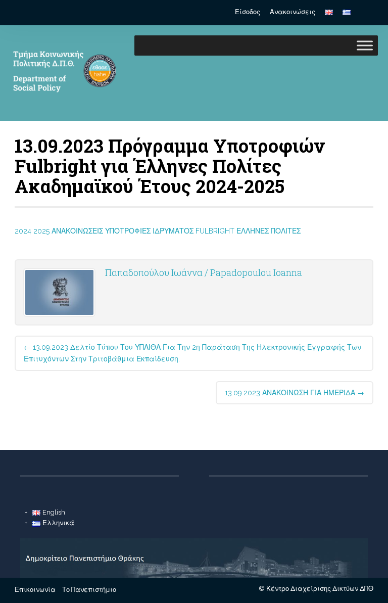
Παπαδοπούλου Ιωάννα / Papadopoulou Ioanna (203, 272)
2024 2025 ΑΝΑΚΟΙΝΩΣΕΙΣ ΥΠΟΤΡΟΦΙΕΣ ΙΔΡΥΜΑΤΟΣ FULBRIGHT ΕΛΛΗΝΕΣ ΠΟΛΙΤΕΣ (158, 231)
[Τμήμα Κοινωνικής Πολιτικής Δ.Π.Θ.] (63, 105)
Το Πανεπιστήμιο (89, 589)
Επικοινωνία (35, 589)
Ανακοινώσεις (292, 12)
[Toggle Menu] (365, 45)
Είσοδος (247, 12)
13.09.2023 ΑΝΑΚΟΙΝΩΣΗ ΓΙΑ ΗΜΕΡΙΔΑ (294, 393)
